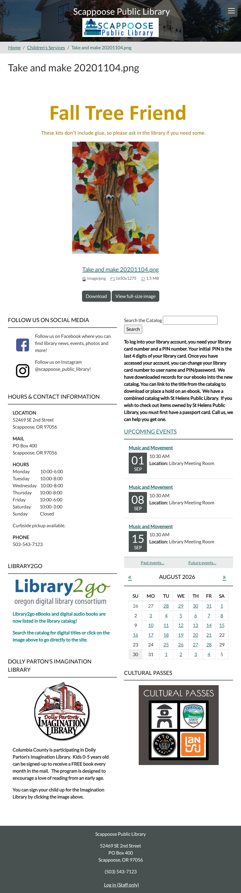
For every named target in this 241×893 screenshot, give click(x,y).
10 (150, 625)
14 (209, 625)
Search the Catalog (143, 320)
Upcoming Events (150, 431)
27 (195, 644)
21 (209, 635)
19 (180, 635)
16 (135, 635)
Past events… (152, 562)
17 (150, 635)
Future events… (202, 562)
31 (209, 606)
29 (180, 606)
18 (166, 635)
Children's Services (46, 47)
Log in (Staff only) (121, 884)
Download (96, 296)
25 (166, 644)
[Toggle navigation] (231, 11)
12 (180, 625)
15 (222, 625)
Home (14, 47)
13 (195, 625)
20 (195, 635)
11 (166, 625)
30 (195, 606)
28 (166, 606)
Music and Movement (151, 447)
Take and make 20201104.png (120, 269)
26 (180, 644)
